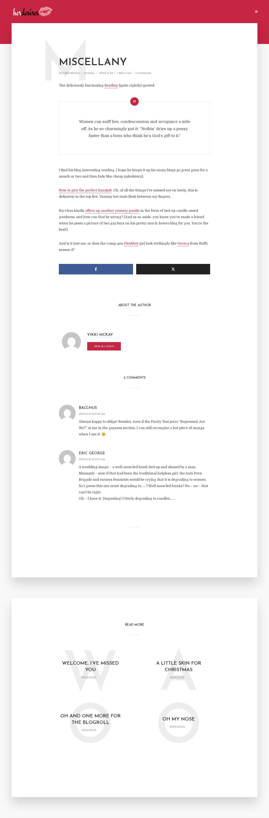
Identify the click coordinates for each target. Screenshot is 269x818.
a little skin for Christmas (178, 666)
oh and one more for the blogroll (90, 719)
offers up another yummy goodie (112, 211)
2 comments (143, 73)
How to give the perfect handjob (85, 190)
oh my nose (178, 719)
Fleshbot (131, 243)
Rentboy (111, 85)
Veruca (183, 243)
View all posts (104, 346)
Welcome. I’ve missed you (90, 666)
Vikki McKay (71, 73)
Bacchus (88, 408)
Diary (91, 73)
